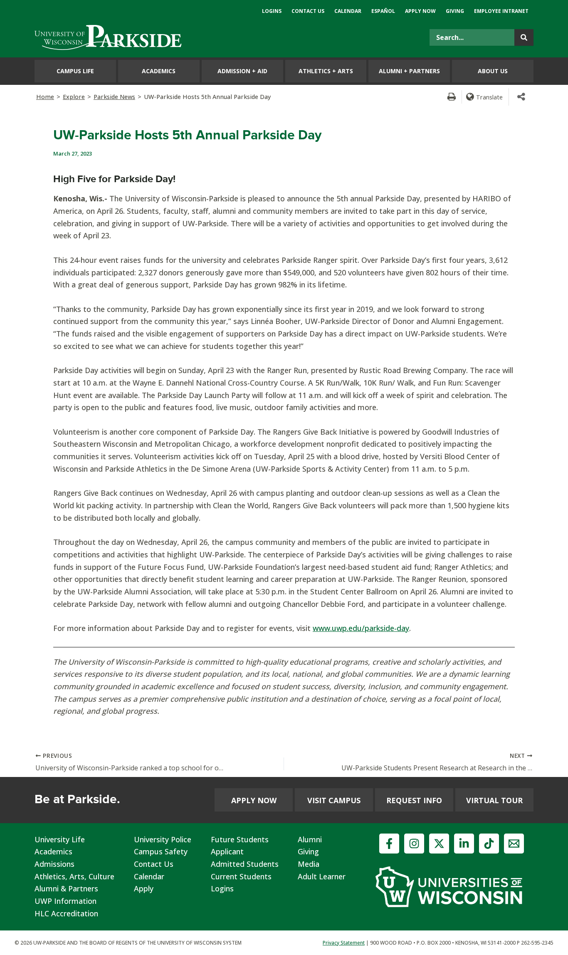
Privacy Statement (344, 942)
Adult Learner (322, 876)
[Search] (523, 37)
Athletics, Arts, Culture (74, 876)
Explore (74, 97)
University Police (162, 839)
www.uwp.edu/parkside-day (361, 628)
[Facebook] (389, 844)
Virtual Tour (494, 800)
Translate (489, 97)
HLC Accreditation (66, 913)
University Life (60, 839)
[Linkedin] (464, 844)
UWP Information (65, 901)
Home (45, 97)
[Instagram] (414, 844)
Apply (143, 888)
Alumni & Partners (66, 888)
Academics (53, 851)
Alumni (310, 839)
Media (308, 864)
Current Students (241, 876)
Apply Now (254, 800)
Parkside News (114, 97)
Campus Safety (161, 851)
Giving (308, 851)
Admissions (54, 864)
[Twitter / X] (439, 844)
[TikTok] (489, 844)
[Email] (514, 844)
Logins (222, 888)
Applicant (227, 851)
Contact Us (153, 864)
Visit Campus (334, 800)
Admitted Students (245, 864)
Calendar (149, 876)
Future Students (240, 839)
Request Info (414, 800)
